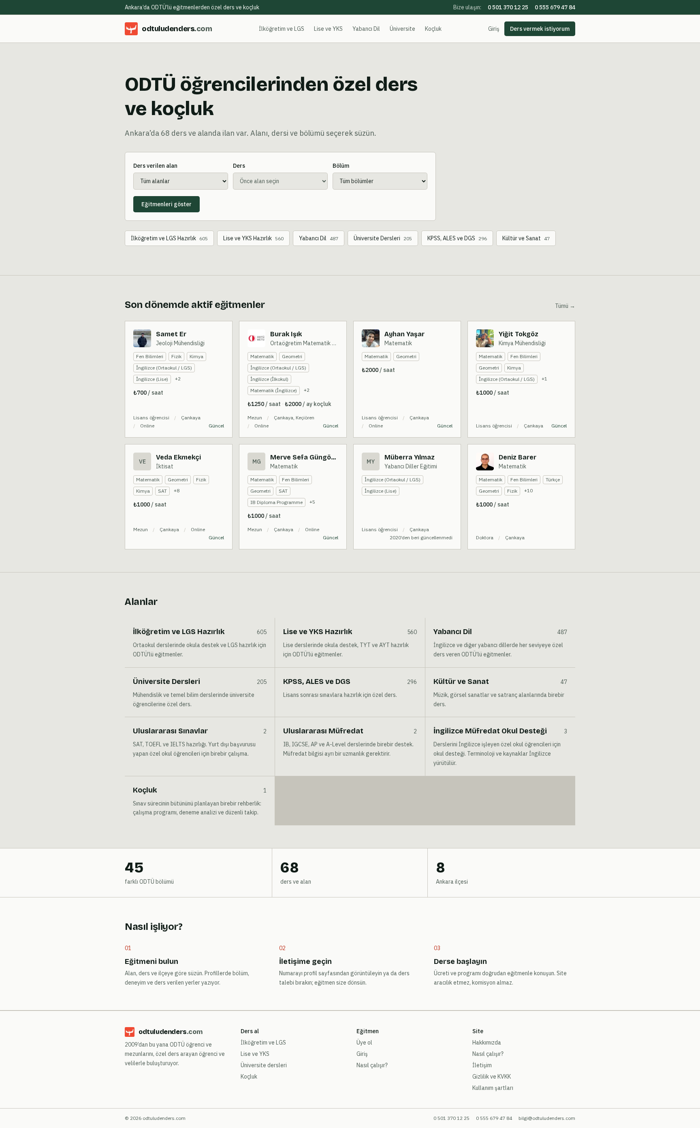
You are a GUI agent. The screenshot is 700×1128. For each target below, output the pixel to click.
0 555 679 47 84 (555, 7)
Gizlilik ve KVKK (491, 1076)
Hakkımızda (486, 1042)
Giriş (493, 28)
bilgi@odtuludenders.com (547, 1118)
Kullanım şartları (492, 1088)
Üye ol (364, 1042)
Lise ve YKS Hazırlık (253, 238)
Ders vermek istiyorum (540, 28)
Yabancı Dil (366, 28)
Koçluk (433, 28)
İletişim (482, 1065)
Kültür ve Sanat (526, 238)
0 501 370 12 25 (508, 7)
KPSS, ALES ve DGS (457, 238)
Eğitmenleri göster (166, 204)
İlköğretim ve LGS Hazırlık (169, 238)
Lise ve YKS (328, 28)
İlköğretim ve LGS (281, 28)
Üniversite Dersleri (383, 238)
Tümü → (565, 306)
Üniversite (402, 28)
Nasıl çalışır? (372, 1065)
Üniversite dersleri (264, 1065)
